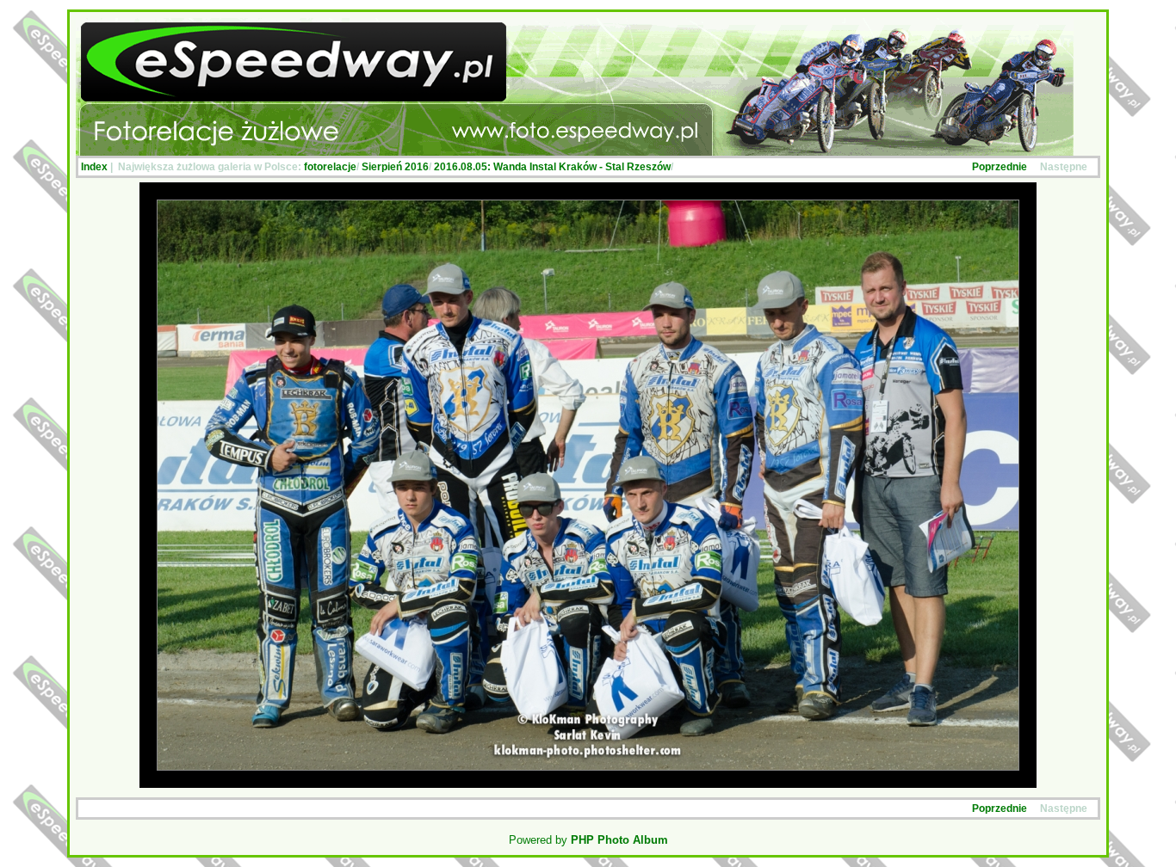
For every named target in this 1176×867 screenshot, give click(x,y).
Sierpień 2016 (395, 167)
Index (94, 167)
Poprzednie (999, 167)
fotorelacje (330, 167)
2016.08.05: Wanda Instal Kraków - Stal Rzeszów (552, 167)
